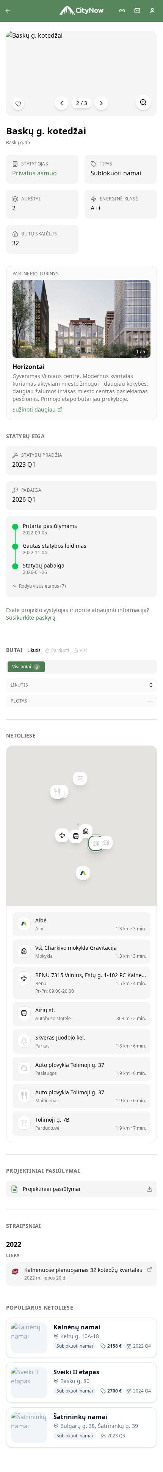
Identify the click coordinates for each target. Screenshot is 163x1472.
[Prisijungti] (152, 11)
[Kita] (101, 103)
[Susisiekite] (137, 10)
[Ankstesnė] (62, 103)
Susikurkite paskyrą (30, 617)
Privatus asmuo (34, 173)
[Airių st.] (76, 836)
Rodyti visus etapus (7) (42, 586)
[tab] (26, 666)
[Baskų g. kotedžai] (96, 843)
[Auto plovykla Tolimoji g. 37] (57, 792)
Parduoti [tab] (60, 650)
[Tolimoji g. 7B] (80, 778)
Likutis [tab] (34, 650)
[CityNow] (81, 10)
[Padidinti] (143, 102)
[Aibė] (83, 873)
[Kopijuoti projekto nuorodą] (122, 11)
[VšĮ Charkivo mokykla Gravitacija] (85, 831)
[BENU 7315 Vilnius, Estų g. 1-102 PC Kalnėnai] (62, 835)
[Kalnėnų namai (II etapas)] (106, 842)
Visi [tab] (83, 650)
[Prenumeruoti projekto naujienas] (18, 104)
